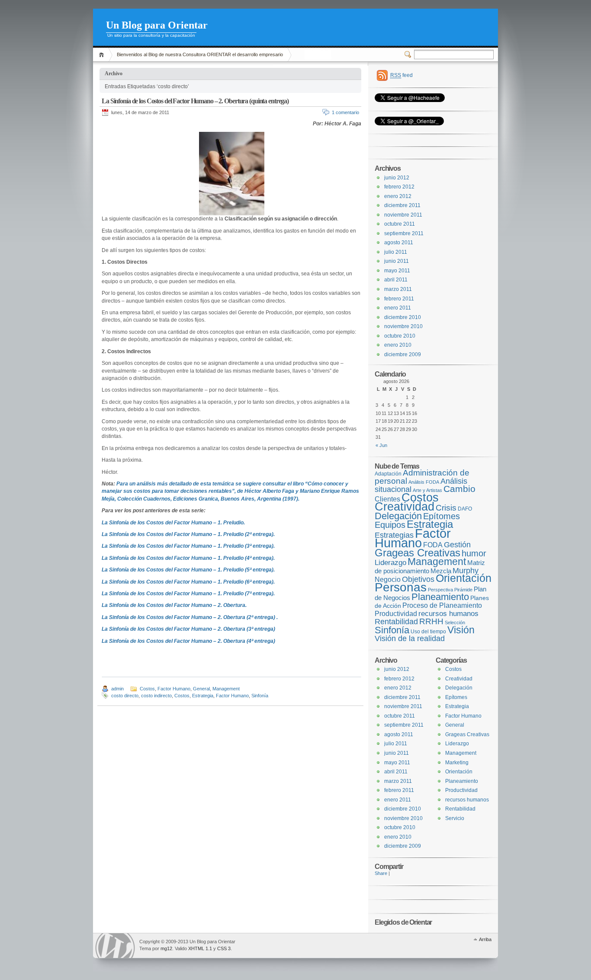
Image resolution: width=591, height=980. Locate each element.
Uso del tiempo (428, 632)
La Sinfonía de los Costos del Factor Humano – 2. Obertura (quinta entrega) (195, 101)
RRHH (431, 621)
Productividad (396, 613)
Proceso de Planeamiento (442, 605)
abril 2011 (396, 280)
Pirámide (463, 589)
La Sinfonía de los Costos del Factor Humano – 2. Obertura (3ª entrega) (188, 629)
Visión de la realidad (410, 638)
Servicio (454, 818)
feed (401, 75)
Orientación (463, 578)
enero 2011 (397, 308)
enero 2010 (397, 345)
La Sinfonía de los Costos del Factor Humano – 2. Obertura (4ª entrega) (188, 641)
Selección (455, 622)
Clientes (387, 499)
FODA (433, 545)
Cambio (459, 489)
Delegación (398, 516)
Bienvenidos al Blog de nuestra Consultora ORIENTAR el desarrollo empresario (200, 54)
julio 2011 (395, 252)
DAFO (465, 509)
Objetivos (418, 579)
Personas (401, 587)
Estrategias (394, 535)
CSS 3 (224, 948)
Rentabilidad (396, 621)
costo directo (124, 695)
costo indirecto (156, 695)
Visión (461, 629)
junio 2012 (396, 178)
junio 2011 (396, 261)
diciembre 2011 (402, 205)
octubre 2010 (399, 336)
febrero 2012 (399, 187)
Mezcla (440, 571)
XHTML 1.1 (200, 948)
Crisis (446, 507)
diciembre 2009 (402, 354)
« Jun (381, 445)
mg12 (166, 948)
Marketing (457, 763)
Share (381, 873)
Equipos (390, 525)
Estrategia (202, 695)
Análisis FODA (423, 482)
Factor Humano (173, 688)
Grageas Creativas (417, 553)
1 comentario (345, 112)
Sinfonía (259, 695)
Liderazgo (390, 563)
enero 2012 (397, 196)
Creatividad (404, 506)
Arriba (485, 939)
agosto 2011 (398, 242)
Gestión (457, 544)
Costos (147, 688)
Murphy (466, 570)
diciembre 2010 (402, 317)
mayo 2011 (397, 271)
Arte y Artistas (427, 490)
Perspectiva (440, 589)
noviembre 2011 (403, 215)
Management (226, 688)
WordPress (115, 945)
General (201, 688)
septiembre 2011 (404, 233)
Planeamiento (440, 596)
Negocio (388, 579)
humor (474, 553)
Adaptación (388, 474)
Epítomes (441, 516)
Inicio (102, 54)
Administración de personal (422, 476)
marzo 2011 (398, 289)
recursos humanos (448, 614)
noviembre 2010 (403, 326)
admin (117, 688)
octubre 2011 (399, 224)
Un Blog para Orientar (157, 25)
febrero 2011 (399, 299)
